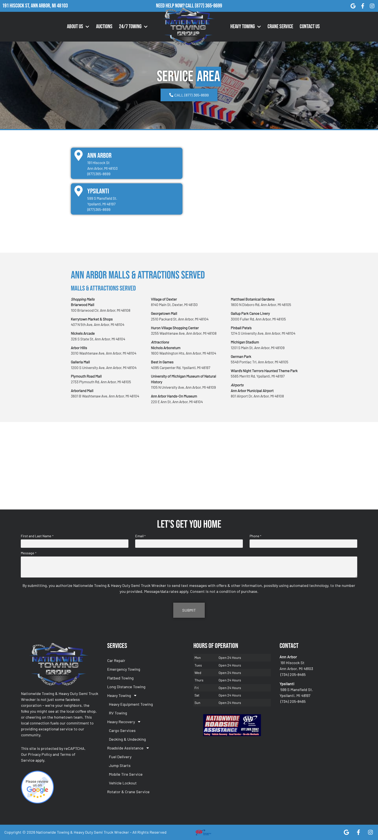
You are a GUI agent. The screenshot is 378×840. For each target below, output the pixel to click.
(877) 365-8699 (208, 5)
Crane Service (280, 26)
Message (28, 553)
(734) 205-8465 (293, 674)
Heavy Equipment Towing (131, 704)
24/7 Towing (130, 26)
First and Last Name (37, 536)
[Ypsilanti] (78, 191)
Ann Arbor (99, 155)
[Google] (353, 6)
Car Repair (116, 660)
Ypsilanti (98, 191)
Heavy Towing (242, 26)
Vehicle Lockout (123, 782)
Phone (255, 536)
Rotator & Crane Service (128, 791)
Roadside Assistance (125, 748)
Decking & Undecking (127, 739)
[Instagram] (372, 6)
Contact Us (310, 26)
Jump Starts (120, 765)
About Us (75, 26)
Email (140, 536)
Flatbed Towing (120, 678)
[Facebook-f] (362, 6)
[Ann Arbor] (78, 155)
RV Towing (118, 712)
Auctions (104, 26)
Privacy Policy (40, 754)
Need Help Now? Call (175, 5)
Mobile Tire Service (126, 774)
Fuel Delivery (120, 756)
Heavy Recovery (121, 721)
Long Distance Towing (126, 686)
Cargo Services (122, 730)
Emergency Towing (123, 669)
